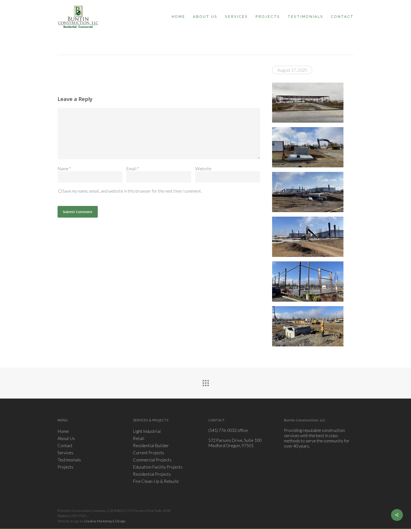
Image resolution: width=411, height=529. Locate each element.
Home (178, 17)
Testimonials (305, 17)
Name (64, 168)
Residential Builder (151, 445)
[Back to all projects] (205, 382)
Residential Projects (152, 474)
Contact (342, 17)
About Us (205, 17)
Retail (138, 438)
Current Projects (148, 452)
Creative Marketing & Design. (105, 521)
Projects (267, 17)
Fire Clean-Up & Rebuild (155, 481)
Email (132, 168)
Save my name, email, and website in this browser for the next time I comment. (132, 191)
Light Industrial (147, 431)
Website (203, 168)
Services (236, 17)
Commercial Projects (152, 459)
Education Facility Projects (157, 466)
